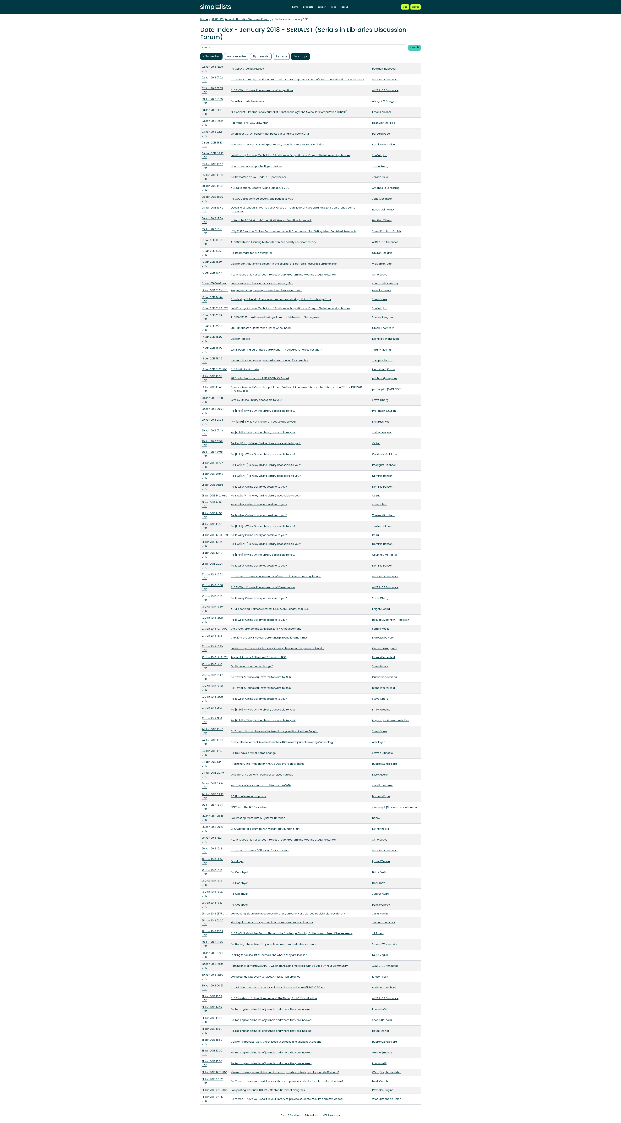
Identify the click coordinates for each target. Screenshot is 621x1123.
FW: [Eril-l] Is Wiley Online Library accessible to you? (263, 422)
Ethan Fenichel (381, 112)
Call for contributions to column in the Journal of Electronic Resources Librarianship (284, 264)
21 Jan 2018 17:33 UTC (215, 535)
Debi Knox (378, 883)
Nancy (376, 818)
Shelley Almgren (382, 317)
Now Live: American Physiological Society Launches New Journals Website (277, 144)
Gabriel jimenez (382, 1052)
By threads (261, 56)
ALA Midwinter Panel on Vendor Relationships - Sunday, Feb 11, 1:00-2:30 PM (278, 987)
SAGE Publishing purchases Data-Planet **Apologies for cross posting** (276, 350)
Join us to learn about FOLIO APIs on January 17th (262, 283)
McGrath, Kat (380, 422)
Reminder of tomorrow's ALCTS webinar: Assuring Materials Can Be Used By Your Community (289, 966)
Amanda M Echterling (385, 188)
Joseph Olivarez (382, 360)
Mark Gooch (380, 1081)
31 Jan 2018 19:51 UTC (214, 1072)
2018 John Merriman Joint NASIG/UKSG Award (260, 378)
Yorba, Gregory (382, 432)
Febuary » (300, 56)
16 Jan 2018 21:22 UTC (215, 308)
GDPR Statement (331, 1115)
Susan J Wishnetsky (384, 944)
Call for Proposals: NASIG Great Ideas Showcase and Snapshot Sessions (276, 1042)
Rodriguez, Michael (384, 465)
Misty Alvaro (380, 774)
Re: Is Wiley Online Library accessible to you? (259, 487)
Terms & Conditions (291, 1115)
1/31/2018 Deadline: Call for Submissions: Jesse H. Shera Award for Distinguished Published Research (293, 231)
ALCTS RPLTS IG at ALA (245, 369)
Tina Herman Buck (383, 922)
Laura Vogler (380, 955)
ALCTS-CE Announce (385, 79)
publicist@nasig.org (384, 378)
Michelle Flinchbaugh (385, 339)
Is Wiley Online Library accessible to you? (257, 400)
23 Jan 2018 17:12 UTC (215, 657)
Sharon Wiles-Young (385, 283)
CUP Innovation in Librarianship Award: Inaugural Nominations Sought (274, 731)
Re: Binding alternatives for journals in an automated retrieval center (274, 944)
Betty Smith (379, 872)
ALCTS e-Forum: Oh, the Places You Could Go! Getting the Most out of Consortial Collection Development (297, 79)
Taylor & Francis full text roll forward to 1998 (258, 657)
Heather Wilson (382, 220)
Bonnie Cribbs (381, 905)
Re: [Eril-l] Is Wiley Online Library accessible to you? (263, 411)
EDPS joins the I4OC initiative (249, 807)
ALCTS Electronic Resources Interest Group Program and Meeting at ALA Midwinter (283, 274)
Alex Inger (378, 742)
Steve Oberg (380, 400)
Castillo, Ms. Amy (382, 785)
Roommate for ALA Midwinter (249, 123)
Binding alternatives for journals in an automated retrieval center (272, 922)
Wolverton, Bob (382, 264)
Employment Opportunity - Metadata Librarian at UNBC (266, 290)
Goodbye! (237, 861)
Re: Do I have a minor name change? (254, 753)
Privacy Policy (312, 1115)
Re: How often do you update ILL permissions (259, 177)
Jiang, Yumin (380, 913)
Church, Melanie (382, 253)
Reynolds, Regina (382, 1090)
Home (204, 19)
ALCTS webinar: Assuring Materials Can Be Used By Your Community (273, 242)
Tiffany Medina (381, 350)
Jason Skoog (380, 166)
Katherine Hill (380, 829)
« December (211, 56)
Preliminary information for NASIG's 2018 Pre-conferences (267, 764)
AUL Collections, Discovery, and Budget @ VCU (260, 188)
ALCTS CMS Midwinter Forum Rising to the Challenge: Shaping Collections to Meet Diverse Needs (291, 933)
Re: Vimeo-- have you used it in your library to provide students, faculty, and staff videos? (287, 1081)
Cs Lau (376, 443)
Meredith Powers (383, 637)
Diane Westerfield (383, 657)
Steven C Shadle (382, 753)
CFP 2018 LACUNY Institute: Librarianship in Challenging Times (269, 637)
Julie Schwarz (380, 894)
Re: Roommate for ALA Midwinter (251, 253)
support (322, 6)
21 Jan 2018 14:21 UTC (214, 495)
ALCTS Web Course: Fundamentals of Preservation (263, 587)
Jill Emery (378, 933)
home (295, 6)
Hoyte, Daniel (380, 1031)
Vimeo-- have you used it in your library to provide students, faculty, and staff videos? (285, 1072)
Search (414, 47)
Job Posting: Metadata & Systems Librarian (258, 818)
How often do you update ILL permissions (256, 166)
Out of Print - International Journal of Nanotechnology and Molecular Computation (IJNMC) (289, 112)
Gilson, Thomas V (383, 328)
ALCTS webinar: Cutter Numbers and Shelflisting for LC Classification (274, 998)
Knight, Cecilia (381, 609)
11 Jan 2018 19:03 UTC (214, 283)
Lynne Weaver (381, 861)
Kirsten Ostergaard (384, 648)
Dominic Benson (382, 476)
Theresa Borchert (383, 515)
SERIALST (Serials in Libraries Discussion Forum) (241, 19)
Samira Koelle (380, 629)
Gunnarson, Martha (384, 677)
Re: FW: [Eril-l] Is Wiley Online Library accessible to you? (266, 443)
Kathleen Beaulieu (383, 144)
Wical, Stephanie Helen (386, 1072)
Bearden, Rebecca (384, 69)
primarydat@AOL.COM (386, 389)
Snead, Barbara (382, 1020)
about (344, 6)
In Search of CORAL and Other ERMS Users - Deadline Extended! (271, 220)
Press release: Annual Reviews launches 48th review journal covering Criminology (282, 742)
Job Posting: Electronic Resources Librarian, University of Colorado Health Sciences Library (288, 913)
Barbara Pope (381, 134)
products (308, 6)
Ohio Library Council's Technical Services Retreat (262, 774)
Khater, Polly (380, 977)
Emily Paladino (381, 709)
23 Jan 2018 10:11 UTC (214, 629)
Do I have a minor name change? (252, 666)
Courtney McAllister (384, 454)
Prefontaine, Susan (384, 411)
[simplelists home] (215, 7)
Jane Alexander (382, 199)
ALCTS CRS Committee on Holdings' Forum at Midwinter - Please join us (275, 317)
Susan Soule (379, 299)
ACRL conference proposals (248, 796)
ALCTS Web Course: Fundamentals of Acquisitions (262, 90)
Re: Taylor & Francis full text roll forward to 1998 (261, 677)
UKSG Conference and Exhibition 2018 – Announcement (266, 629)
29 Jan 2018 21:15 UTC (215, 913)
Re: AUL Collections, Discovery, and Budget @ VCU (262, 199)
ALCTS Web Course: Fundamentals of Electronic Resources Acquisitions (276, 576)
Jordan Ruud (380, 177)
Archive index (236, 56)
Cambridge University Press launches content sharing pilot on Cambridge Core (281, 299)
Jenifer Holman (382, 526)
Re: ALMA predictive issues (247, 69)
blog (333, 6)
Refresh (281, 56)
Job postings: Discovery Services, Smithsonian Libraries (265, 977)
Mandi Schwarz (381, 290)
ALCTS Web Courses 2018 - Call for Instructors (260, 850)
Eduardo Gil (379, 1009)
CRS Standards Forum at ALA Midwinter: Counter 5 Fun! (265, 829)
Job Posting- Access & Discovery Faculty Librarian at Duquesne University (277, 648)
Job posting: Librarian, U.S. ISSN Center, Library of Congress (268, 1090)
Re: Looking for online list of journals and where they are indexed (271, 1009)
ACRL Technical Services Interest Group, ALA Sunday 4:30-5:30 (270, 609)
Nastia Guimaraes (383, 209)
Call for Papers (240, 339)
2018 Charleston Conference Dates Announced (261, 328)
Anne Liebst (379, 274)
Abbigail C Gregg (383, 101)
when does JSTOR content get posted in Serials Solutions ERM (270, 134)
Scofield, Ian (379, 155)
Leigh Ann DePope (383, 123)
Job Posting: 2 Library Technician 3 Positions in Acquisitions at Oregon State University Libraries (290, 155)
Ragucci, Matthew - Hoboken (390, 620)
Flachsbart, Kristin (383, 369)
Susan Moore (380, 666)
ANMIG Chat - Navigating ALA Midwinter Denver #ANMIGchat (269, 360)
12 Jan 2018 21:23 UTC (215, 290)
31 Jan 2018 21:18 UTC (214, 1090)
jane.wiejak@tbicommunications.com (395, 807)
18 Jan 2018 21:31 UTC (214, 369)
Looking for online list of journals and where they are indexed (269, 955)
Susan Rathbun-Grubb (386, 231)
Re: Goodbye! (239, 872)
